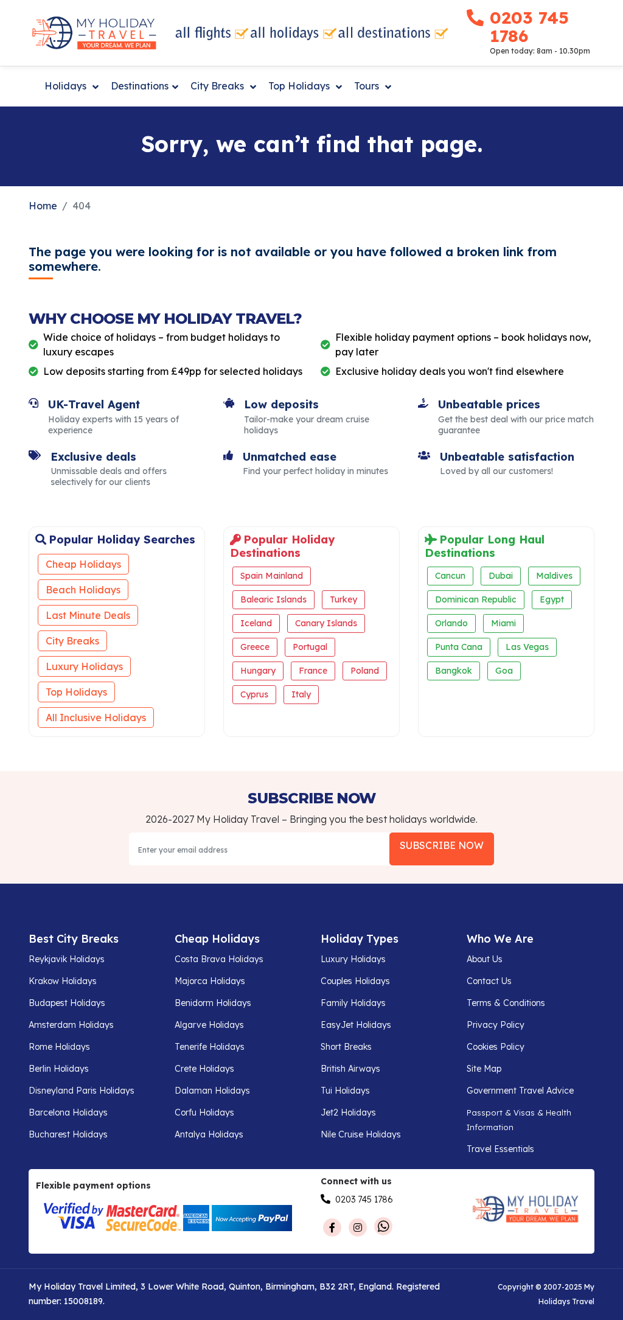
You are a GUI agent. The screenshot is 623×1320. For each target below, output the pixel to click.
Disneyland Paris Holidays (81, 1090)
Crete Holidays (204, 1068)
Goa (504, 670)
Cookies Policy (495, 1046)
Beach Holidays (83, 590)
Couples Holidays (355, 981)
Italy (301, 694)
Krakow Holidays (63, 981)
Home (43, 206)
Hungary (258, 670)
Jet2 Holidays (348, 1112)
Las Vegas (527, 646)
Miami (503, 623)
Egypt (552, 599)
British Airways (350, 1068)
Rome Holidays (59, 1046)
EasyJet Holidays (356, 1024)
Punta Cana (458, 646)
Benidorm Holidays (213, 1002)
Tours (367, 86)
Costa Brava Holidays (219, 959)
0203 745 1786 (529, 26)
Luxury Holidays (84, 666)
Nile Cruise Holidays (361, 1134)
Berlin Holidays (59, 1068)
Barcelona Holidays (68, 1112)
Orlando (451, 623)
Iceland (256, 623)
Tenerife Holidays (210, 1046)
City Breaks (218, 86)
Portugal (310, 646)
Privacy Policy (495, 1024)
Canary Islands (326, 623)
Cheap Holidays (83, 564)
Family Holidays (353, 1002)
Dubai (501, 575)
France (313, 670)
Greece (255, 646)
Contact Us (489, 981)
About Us (485, 959)
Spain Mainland (271, 575)
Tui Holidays (345, 1090)
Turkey (343, 599)
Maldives (554, 575)
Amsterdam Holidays (71, 1024)
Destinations (140, 86)
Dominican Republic (476, 599)
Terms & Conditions (506, 1002)
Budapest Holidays (67, 1002)
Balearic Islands (273, 599)
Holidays (66, 86)
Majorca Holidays (210, 981)
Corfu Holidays (204, 1112)
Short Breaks (346, 1046)
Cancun (450, 575)
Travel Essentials (500, 1149)
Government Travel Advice (520, 1090)
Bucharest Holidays (68, 1134)
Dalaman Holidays (212, 1090)
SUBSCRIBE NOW (442, 845)
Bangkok (453, 670)
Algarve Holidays (209, 1024)
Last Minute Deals (88, 615)
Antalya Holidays (209, 1134)
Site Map (484, 1068)
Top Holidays (300, 86)
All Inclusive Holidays (96, 717)
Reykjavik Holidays (67, 959)
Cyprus (254, 694)
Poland (364, 670)
